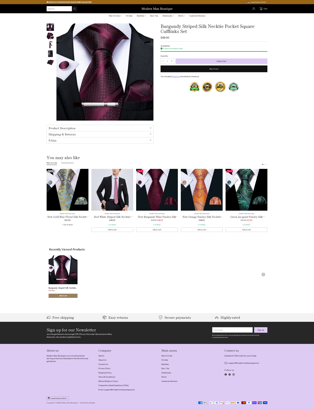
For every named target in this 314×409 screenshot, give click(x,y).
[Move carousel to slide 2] (264, 164)
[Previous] (46, 200)
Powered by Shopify (87, 403)
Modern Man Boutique (69, 403)
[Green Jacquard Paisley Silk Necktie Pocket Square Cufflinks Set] (246, 190)
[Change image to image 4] (50, 53)
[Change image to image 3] (50, 45)
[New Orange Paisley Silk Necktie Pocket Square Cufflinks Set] (202, 190)
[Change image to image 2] (50, 36)
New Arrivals (166, 356)
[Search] (74, 8)
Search (101, 356)
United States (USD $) (258, 2)
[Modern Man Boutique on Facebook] (225, 375)
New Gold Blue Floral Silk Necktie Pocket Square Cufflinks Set (67, 218)
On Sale (164, 360)
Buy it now (213, 69)
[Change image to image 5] (50, 62)
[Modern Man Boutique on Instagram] (233, 375)
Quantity (164, 56)
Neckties (165, 364)
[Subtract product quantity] (163, 61)
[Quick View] (85, 172)
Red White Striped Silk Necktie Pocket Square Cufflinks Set (112, 218)
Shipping (175, 76)
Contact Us (103, 364)
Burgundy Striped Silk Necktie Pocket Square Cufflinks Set (62, 288)
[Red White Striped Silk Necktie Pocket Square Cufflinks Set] (112, 190)
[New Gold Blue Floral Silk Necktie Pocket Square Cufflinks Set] (67, 190)
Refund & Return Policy (108, 381)
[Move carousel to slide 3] (266, 164)
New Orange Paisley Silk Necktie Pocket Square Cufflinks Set (202, 218)
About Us (102, 360)
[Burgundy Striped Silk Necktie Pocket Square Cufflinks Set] (104, 72)
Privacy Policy (104, 368)
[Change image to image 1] (50, 27)
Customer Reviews (169, 381)
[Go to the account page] (253, 8)
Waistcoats (166, 373)
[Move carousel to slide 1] (262, 164)
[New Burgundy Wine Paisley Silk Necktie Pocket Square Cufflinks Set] (157, 190)
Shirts (163, 377)
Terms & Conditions (106, 377)
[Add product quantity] (172, 61)
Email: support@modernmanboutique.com (116, 389)
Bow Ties (165, 368)
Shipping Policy (105, 373)
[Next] (267, 200)
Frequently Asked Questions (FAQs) (113, 385)
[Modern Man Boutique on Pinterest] (229, 375)
